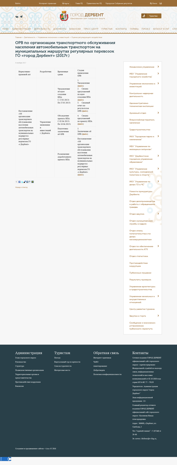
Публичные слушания (140, 273)
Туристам (106, 29)
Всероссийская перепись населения (142, 121)
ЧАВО (95, 362)
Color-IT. (49, 449)
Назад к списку (21, 187)
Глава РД (79, 3)
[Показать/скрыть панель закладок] (16, 181)
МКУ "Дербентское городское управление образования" (141, 159)
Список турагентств (62, 366)
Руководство (20, 362)
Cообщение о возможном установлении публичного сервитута (142, 326)
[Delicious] (25, 182)
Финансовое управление (141, 67)
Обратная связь (106, 353)
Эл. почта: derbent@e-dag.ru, (144, 438)
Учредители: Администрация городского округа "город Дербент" (145, 390)
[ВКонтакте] (27, 182)
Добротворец (99, 370)
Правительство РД (94, 3)
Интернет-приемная (47, 3)
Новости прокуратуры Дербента (140, 193)
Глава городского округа (25, 358)
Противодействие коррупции (138, 264)
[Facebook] (20, 182)
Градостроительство (139, 130)
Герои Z (146, 29)
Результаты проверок (140, 280)
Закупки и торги (137, 316)
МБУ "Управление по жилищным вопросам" (140, 148)
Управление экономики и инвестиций (53, 37)
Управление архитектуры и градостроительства (142, 288)
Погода (57, 358)
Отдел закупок (136, 214)
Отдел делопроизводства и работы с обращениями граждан (142, 204)
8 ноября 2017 (20, 63)
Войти (17, 3)
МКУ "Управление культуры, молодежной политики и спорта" (141, 172)
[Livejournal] (30, 182)
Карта (66, 4)
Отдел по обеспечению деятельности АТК (141, 248)
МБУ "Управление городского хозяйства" (140, 75)
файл (80, 86)
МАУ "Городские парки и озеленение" (141, 138)
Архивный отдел (137, 113)
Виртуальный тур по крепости (67, 362)
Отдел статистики (138, 256)
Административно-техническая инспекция (141, 104)
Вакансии (75, 29)
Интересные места (62, 370)
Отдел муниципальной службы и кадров (141, 222)
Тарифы (134, 29)
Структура (19, 366)
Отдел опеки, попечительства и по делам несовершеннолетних (140, 235)
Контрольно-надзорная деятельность (141, 95)
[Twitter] (22, 182)
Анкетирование (100, 366)
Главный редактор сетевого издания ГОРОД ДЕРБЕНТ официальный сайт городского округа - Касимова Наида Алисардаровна (145, 412)
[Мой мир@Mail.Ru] (32, 182)
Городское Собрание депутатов (119, 3)
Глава (5, 29)
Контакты (121, 29)
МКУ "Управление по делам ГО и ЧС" (139, 183)
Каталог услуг (161, 29)
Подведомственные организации (29, 370)
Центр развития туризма (141, 309)
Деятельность (42, 29)
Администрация (21, 29)
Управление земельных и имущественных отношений (142, 299)
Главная (18, 37)
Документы (59, 29)
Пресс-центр (91, 29)
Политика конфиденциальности (107, 374)
